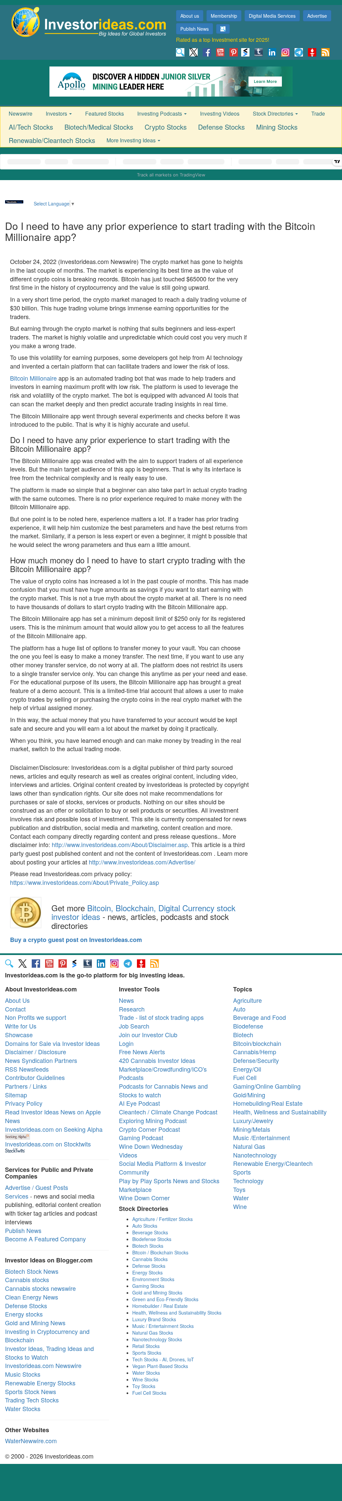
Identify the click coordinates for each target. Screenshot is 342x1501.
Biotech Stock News (31, 1271)
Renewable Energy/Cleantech (273, 1163)
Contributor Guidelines (35, 1077)
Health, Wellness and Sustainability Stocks (176, 1312)
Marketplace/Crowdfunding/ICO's (163, 1069)
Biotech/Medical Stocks (98, 127)
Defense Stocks (221, 127)
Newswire (20, 113)
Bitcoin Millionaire (33, 378)
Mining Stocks (277, 127)
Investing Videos (219, 113)
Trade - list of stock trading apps (161, 1017)
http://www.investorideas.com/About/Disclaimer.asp (120, 844)
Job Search (134, 1025)
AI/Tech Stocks (31, 127)
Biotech (243, 1034)
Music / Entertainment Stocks (163, 1326)
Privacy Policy (23, 1103)
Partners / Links (26, 1086)
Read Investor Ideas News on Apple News (53, 1116)
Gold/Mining (249, 1094)
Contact (15, 1008)
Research (132, 1008)
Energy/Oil (247, 1069)
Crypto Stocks (166, 127)
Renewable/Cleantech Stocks (52, 140)
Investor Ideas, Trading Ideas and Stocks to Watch (49, 1352)
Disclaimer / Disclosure (35, 1051)
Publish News (194, 28)
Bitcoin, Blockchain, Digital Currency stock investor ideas (143, 912)
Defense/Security (256, 1060)
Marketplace (135, 1189)
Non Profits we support (35, 1017)
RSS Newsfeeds (27, 1069)
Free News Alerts (142, 1051)
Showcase (19, 1034)
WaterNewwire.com (31, 1440)
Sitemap (16, 1094)
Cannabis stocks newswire (40, 1288)
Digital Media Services (272, 15)
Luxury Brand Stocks (154, 1319)
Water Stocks (22, 1408)
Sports (242, 1172)
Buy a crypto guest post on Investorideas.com (76, 939)
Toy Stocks (143, 1386)
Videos (128, 1154)
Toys (239, 1189)
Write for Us (20, 1025)
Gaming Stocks (148, 1285)
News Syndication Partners (41, 1060)
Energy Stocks (147, 1272)
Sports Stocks (146, 1352)
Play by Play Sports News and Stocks (169, 1180)
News (126, 1000)
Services (16, 1196)
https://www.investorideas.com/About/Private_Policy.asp (84, 882)
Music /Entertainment (261, 1137)
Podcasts (131, 1077)
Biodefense (248, 1025)
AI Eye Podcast (139, 1103)
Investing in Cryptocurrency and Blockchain (47, 1335)
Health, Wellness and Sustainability (280, 1111)
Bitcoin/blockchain (257, 1043)
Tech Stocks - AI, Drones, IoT (163, 1359)
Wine (240, 1206)
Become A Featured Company (45, 1238)
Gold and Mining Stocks (157, 1292)
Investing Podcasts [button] (160, 113)
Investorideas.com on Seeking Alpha (54, 1129)
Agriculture (247, 1000)
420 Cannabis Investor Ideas (157, 1060)
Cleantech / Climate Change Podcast (168, 1111)
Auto (239, 1008)
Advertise (317, 15)
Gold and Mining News (35, 1322)
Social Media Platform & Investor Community (162, 1167)
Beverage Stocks (150, 1232)
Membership (224, 15)
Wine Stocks (145, 1379)
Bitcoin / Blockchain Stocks (160, 1252)
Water (241, 1197)
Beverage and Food (259, 1017)
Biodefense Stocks (151, 1239)
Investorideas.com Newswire (43, 1365)
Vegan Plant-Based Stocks (160, 1366)
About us (189, 15)
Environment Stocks (153, 1279)
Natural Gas (249, 1146)
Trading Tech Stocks (32, 1399)
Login (126, 1043)
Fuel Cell (244, 1077)
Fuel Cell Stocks (149, 1392)
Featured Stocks (104, 113)
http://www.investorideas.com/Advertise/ (142, 861)
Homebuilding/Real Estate (268, 1103)
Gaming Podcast (141, 1137)
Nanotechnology (255, 1154)
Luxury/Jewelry (253, 1120)
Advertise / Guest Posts (36, 1187)
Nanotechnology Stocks (157, 1339)
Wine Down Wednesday (151, 1146)
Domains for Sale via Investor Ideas (52, 1043)
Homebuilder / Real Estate (160, 1306)
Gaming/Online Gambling (267, 1086)
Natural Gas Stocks (152, 1332)
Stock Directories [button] (274, 113)
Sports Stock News (30, 1391)
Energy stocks (24, 1314)
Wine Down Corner (144, 1197)
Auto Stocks (144, 1225)
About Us (17, 1000)
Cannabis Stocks (150, 1259)
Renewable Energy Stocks (40, 1382)
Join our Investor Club (148, 1034)
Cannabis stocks (27, 1279)
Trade (318, 113)
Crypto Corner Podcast (149, 1129)
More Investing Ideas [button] (132, 140)
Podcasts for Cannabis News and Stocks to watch (163, 1090)
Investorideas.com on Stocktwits (48, 1143)
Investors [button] (57, 113)
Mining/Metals (251, 1129)
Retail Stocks (146, 1346)
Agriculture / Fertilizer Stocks (162, 1219)
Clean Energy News (31, 1296)
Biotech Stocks (147, 1245)
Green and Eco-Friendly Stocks (165, 1299)
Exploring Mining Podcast (153, 1120)
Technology (248, 1180)
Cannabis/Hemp (254, 1051)
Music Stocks (22, 1374)
